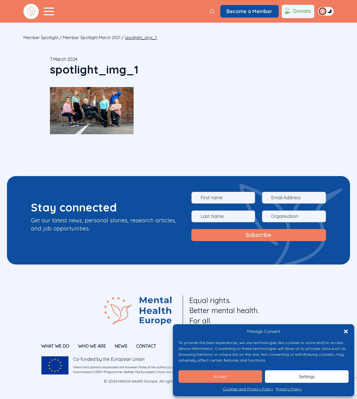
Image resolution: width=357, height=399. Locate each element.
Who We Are (92, 346)
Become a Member (249, 11)
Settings (307, 376)
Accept (220, 376)
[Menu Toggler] (49, 11)
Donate (302, 11)
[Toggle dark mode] (326, 11)
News (121, 346)
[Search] (212, 11)
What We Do (55, 346)
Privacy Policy (289, 388)
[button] (346, 331)
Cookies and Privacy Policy (248, 388)
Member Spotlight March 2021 (91, 37)
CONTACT (146, 346)
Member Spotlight (40, 37)
